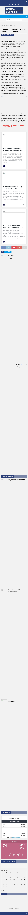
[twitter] (12, 4)
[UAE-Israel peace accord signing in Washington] (4, 585)
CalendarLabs (17, 908)
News (8, 24)
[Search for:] (14, 19)
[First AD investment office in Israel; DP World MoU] (4, 806)
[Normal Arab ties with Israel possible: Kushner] (4, 695)
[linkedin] (15, 4)
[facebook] (10, 4)
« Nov (2, 890)
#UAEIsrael (7, 251)
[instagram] (18, 4)
